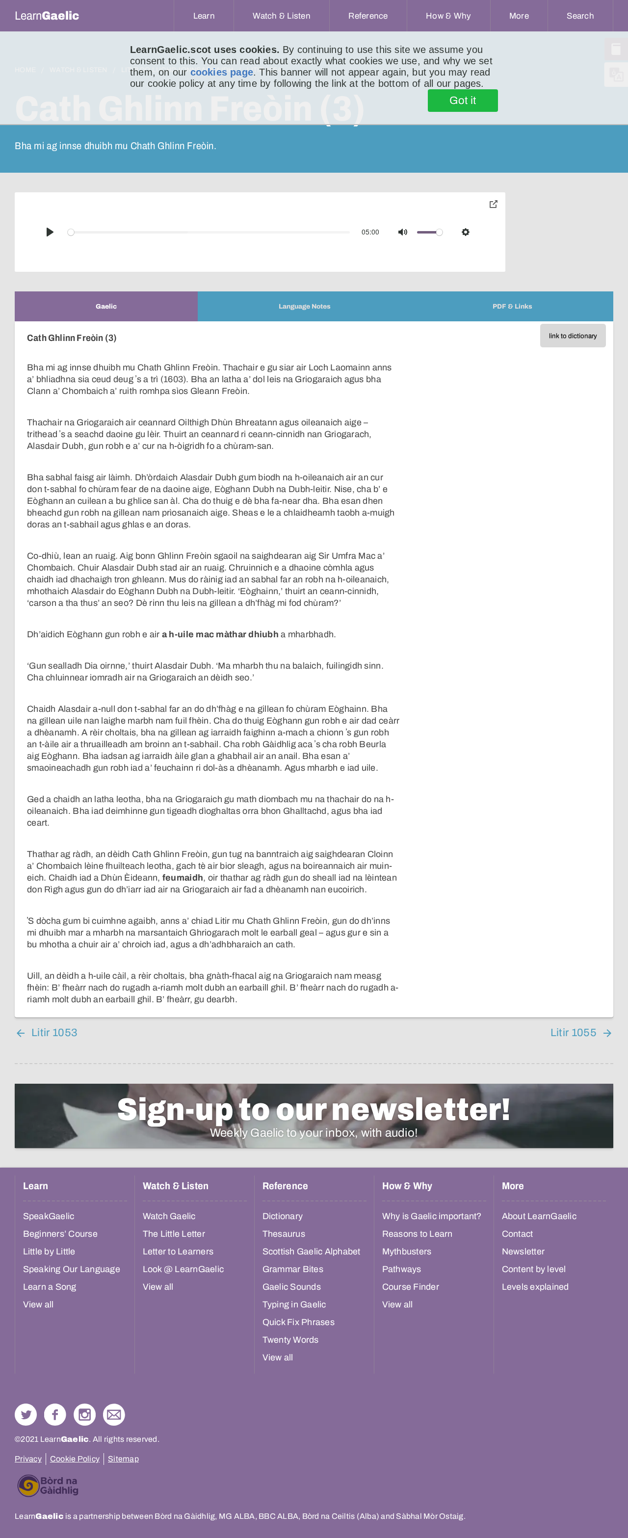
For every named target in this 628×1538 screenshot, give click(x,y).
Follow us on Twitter (26, 1415)
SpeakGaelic (49, 1216)
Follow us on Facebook (55, 1415)
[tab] (106, 306)
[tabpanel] (314, 669)
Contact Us (114, 1415)
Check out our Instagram (85, 1415)
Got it (462, 100)
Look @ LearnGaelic (183, 1269)
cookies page (221, 72)
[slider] (209, 232)
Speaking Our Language (71, 1269)
